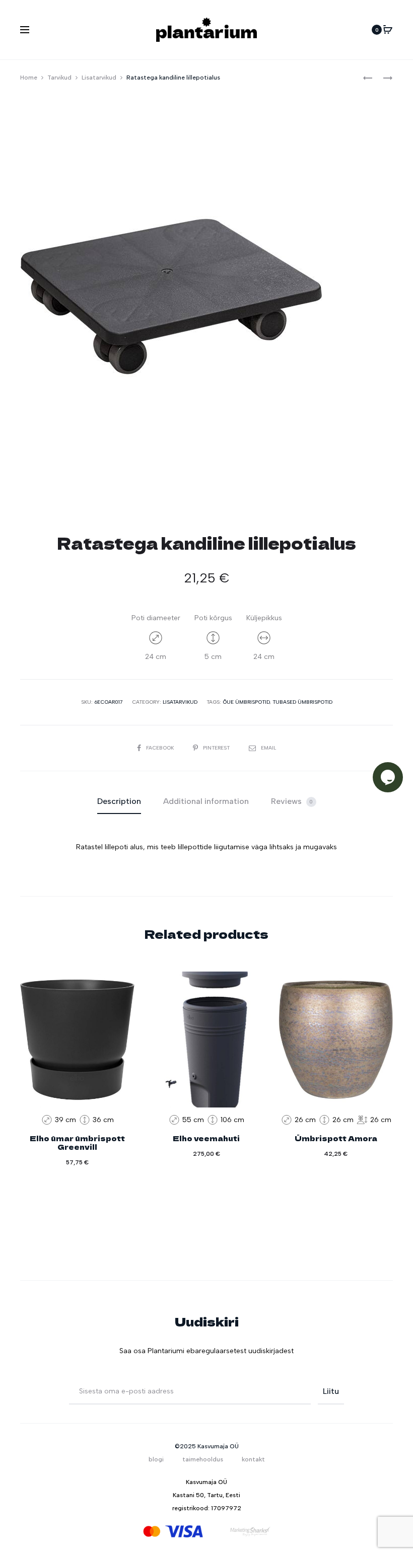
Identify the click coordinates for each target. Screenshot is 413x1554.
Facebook (160, 748)
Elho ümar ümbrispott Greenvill (77, 1142)
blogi (156, 1459)
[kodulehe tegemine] (250, 1530)
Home (28, 77)
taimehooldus (202, 1459)
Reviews (292, 801)
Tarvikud (59, 77)
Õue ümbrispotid (246, 702)
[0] (388, 29)
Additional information (206, 801)
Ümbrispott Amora (336, 1138)
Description (119, 801)
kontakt (253, 1459)
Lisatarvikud (99, 77)
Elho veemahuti (206, 1138)
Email (268, 748)
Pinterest (217, 748)
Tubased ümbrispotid (302, 702)
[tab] (119, 801)
